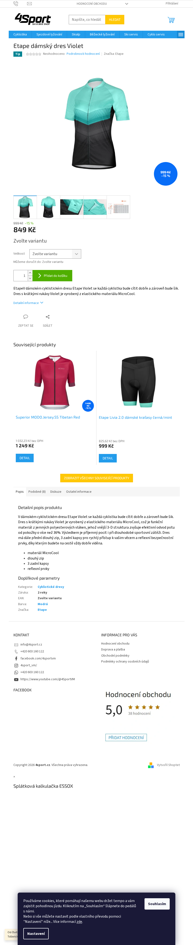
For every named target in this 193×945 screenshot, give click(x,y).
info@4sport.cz (31, 644)
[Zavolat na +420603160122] (20, 3)
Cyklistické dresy (51, 587)
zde (79, 921)
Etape (42, 609)
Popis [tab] (20, 491)
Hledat (115, 19)
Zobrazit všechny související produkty (96, 478)
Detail (25, 458)
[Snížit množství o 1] (30, 278)
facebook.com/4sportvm (38, 658)
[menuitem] (20, 34)
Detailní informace (26, 303)
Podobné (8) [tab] (37, 491)
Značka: (114, 53)
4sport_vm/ (28, 665)
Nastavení (36, 933)
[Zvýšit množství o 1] (30, 273)
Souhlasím (157, 904)
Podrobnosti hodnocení (83, 54)
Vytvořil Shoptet (168, 765)
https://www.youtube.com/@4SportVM (47, 679)
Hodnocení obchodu (92, 4)
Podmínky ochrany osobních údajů (125, 661)
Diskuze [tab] (55, 491)
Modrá (43, 604)
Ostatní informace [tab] (79, 491)
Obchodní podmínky (115, 655)
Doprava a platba (113, 649)
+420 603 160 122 (32, 651)
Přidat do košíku (55, 276)
